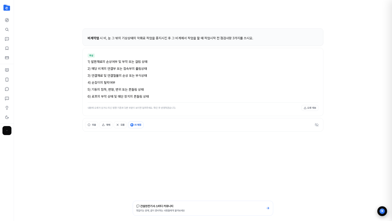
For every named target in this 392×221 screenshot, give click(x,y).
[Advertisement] (203, 16)
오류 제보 (311, 107)
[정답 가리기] (317, 125)
